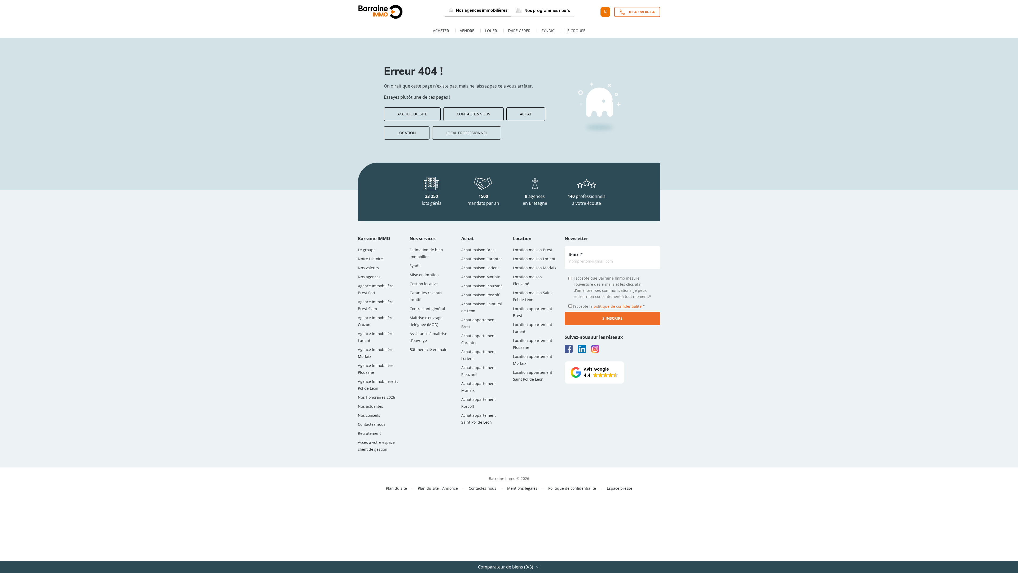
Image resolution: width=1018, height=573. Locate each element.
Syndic (548, 30)
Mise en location (424, 274)
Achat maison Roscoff (480, 294)
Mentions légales (522, 488)
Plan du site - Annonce (438, 488)
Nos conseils (369, 415)
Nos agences (369, 276)
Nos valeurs (368, 267)
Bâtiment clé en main (428, 349)
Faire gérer (519, 30)
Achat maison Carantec (481, 258)
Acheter (441, 30)
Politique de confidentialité (572, 488)
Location (406, 132)
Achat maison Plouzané (482, 285)
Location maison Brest (532, 249)
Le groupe (575, 30)
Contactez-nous (473, 113)
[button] (594, 372)
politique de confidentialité (618, 306)
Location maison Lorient (534, 258)
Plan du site (396, 488)
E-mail (576, 254)
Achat (526, 113)
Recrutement (369, 433)
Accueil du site (412, 113)
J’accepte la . (609, 306)
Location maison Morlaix (534, 267)
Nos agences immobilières (481, 9)
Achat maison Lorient (480, 267)
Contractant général (427, 308)
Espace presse (619, 488)
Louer (491, 30)
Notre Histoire (370, 258)
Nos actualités (370, 406)
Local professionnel (467, 132)
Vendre (467, 30)
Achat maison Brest (478, 249)
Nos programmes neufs (547, 10)
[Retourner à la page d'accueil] (393, 12)
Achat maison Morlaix (480, 276)
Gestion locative (424, 283)
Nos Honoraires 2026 (376, 397)
